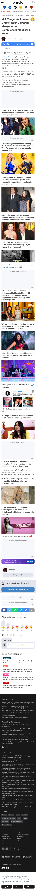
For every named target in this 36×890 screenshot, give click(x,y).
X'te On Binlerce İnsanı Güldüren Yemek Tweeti (14, 739)
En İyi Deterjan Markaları (8, 715)
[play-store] (17, 856)
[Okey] (10, 7)
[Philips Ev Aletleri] (4, 7)
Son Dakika (5, 821)
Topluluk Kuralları (6, 838)
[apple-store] (6, 856)
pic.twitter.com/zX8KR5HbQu (11, 472)
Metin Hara (10, 66)
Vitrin (5, 666)
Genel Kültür (7, 658)
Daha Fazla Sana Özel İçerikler (17, 589)
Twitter (4, 815)
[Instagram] (3, 848)
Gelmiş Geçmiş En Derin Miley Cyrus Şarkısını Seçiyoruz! (17, 710)
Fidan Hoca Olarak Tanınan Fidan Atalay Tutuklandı (15, 737)
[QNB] (20, 7)
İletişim (3, 843)
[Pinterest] (18, 848)
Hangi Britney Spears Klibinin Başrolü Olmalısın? (15, 717)
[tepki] (3, 627)
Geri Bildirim (4, 834)
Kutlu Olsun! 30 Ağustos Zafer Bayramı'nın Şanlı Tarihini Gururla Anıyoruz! (18, 662)
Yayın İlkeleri (20, 836)
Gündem (6, 682)
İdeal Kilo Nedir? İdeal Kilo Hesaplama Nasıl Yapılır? (15, 788)
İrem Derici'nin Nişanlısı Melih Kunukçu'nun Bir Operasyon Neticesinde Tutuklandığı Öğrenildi (18, 678)
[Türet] (26, 7)
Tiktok (25, 818)
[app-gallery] (27, 856)
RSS (18, 840)
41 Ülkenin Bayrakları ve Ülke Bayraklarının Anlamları (16, 799)
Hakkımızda (4, 832)
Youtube (24, 815)
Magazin (10, 15)
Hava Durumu (5, 750)
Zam (18, 815)
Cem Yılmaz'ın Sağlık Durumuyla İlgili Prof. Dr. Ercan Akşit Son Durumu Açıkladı (18, 686)
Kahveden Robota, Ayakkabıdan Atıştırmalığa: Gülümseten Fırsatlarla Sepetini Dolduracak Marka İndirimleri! (17, 670)
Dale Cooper (15, 39)
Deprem (11, 815)
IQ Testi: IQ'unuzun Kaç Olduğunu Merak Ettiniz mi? (16, 807)
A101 (19, 818)
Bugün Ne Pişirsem (16, 821)
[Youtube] (14, 848)
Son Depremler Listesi (7, 753)
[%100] (15, 7)
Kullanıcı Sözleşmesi (23, 834)
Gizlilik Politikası (5, 836)
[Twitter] (10, 848)
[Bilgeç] (31, 7)
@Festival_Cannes (21, 470)
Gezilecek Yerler (7, 825)
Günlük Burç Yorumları (8, 818)
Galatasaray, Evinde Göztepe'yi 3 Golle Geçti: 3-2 (15, 712)
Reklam (3, 840)
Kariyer (19, 832)
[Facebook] (6, 848)
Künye (19, 838)
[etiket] (32, 19)
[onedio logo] (16, 868)
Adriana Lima (6, 57)
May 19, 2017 (29, 474)
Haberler (4, 15)
